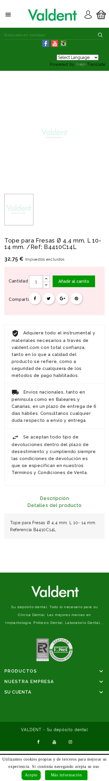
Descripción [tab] (54, 498)
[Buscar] (100, 35)
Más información (66, 775)
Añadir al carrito (73, 281)
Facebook (38, 741)
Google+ (62, 298)
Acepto (31, 775)
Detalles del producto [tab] (54, 505)
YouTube (54, 741)
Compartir (35, 298)
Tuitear (49, 298)
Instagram (70, 741)
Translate (96, 64)
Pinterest (76, 298)
